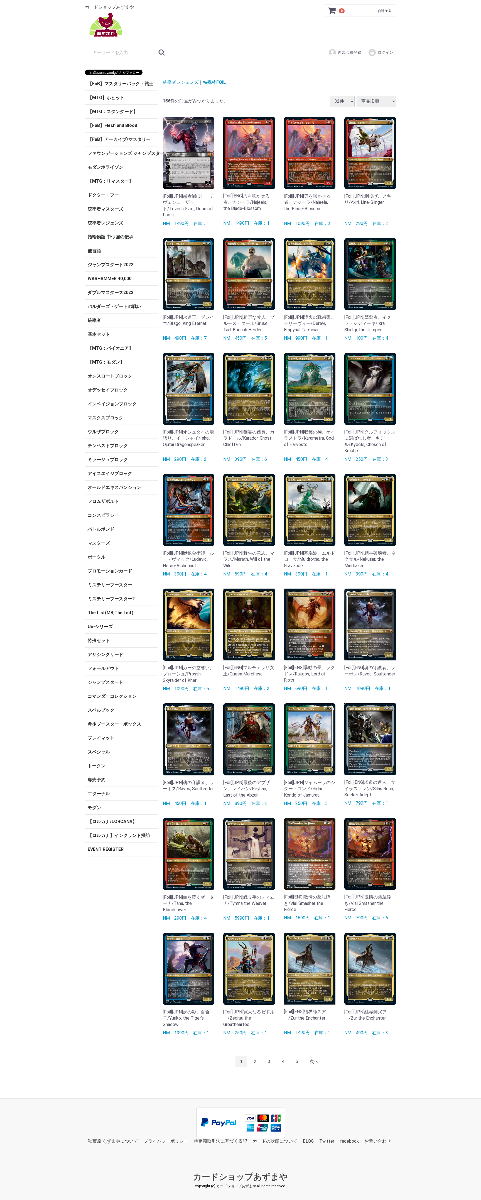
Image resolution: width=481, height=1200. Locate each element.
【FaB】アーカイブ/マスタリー (119, 139)
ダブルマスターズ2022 (110, 292)
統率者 (94, 320)
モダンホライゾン (105, 167)
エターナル (99, 793)
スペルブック (101, 710)
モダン (94, 807)
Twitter (326, 1140)
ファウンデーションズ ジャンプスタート (123, 153)
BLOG (308, 1140)
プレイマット (101, 738)
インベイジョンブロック (112, 403)
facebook (349, 1140)
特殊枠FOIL (214, 82)
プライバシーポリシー (166, 1140)
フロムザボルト (103, 501)
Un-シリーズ (100, 626)
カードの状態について (275, 1140)
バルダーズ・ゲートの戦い (114, 306)
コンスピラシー (103, 515)
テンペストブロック (108, 445)
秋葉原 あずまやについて (113, 1140)
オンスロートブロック (110, 376)
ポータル (96, 557)
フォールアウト (103, 668)
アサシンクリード (105, 654)
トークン (96, 765)
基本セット (99, 334)
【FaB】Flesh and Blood (112, 125)
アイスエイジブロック (110, 473)
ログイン (385, 52)
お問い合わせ (377, 1140)
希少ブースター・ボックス (114, 724)
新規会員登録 (349, 52)
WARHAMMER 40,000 (109, 278)
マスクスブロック (105, 417)
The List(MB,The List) (110, 612)
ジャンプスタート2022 (110, 264)
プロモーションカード (110, 571)
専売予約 (96, 779)
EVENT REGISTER (106, 849)
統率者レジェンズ (105, 223)
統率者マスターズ (105, 209)
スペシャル (99, 752)
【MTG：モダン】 (106, 362)
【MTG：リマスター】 (110, 181)
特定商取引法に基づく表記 (220, 1140)
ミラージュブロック (108, 459)
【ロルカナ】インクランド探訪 (119, 835)
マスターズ (99, 543)
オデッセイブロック (108, 390)
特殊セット (99, 640)
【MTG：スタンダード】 (113, 111)
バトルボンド (101, 529)
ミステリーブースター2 (111, 598)
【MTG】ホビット (106, 97)
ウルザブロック (103, 431)
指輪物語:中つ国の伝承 (110, 236)
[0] (332, 10)
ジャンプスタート (105, 682)
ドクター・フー (103, 195)
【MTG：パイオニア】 (110, 348)
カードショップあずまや (240, 1177)
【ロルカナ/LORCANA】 (112, 821)
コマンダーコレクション (112, 696)
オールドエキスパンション (114, 487)
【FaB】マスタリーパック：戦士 (120, 83)
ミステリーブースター (110, 584)
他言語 (94, 250)
